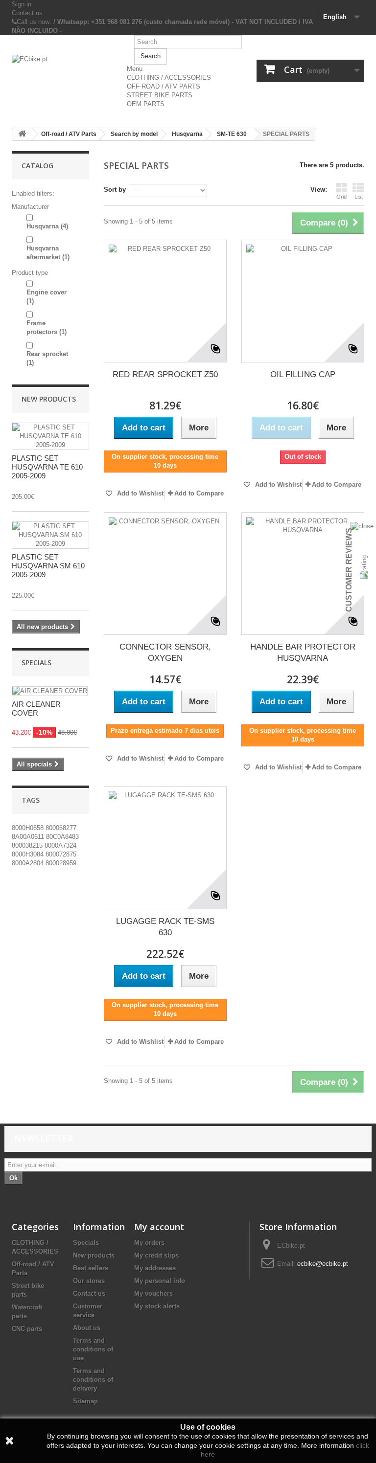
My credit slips (156, 1255)
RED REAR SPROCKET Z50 (165, 374)
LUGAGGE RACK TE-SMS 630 (165, 927)
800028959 (61, 863)
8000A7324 (60, 845)
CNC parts (27, 1328)
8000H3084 (29, 854)
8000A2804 (29, 863)
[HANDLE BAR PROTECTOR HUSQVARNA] (302, 573)
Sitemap (85, 1401)
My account (159, 1227)
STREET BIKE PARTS (159, 95)
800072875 (61, 854)
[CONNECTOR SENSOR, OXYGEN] (165, 573)
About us (86, 1327)
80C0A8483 (62, 836)
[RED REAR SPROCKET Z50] (165, 301)
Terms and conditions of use (93, 1349)
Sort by (115, 189)
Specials (36, 662)
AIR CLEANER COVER (36, 708)
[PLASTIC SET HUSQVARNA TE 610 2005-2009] (50, 436)
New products (49, 399)
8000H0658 (29, 828)
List (358, 197)
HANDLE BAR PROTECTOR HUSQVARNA (302, 652)
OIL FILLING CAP (302, 374)
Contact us (27, 13)
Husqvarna (47, 226)
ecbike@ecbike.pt (322, 1263)
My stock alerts (157, 1306)
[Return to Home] (22, 134)
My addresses (155, 1268)
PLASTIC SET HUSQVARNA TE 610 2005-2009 (47, 467)
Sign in (21, 4)
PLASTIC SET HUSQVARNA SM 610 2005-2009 (48, 566)
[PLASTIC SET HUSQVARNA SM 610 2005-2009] (50, 535)
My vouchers (153, 1293)
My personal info (159, 1280)
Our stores (89, 1280)
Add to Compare (199, 493)
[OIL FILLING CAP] (302, 301)
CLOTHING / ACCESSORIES (169, 77)
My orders (149, 1242)
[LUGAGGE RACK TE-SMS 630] (165, 847)
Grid (341, 197)
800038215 (28, 845)
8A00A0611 (29, 836)
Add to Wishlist (139, 493)
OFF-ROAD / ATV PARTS (163, 86)
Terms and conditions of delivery (93, 1379)
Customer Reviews (349, 570)
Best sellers (90, 1268)
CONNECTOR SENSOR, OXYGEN (165, 652)
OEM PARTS (145, 104)
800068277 (61, 828)
